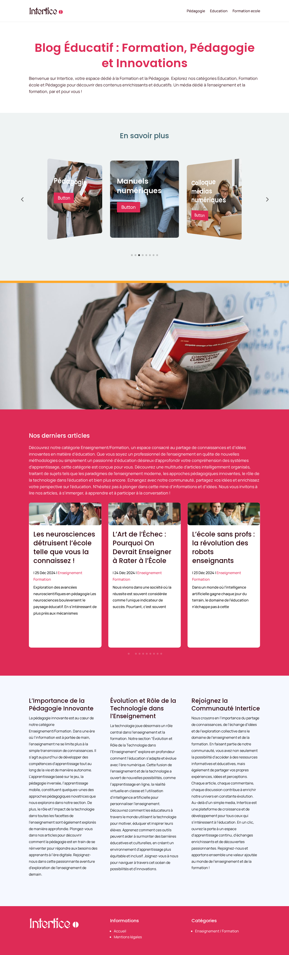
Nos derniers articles (59, 436)
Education (219, 10)
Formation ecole (246, 10)
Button (64, 207)
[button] (22, 199)
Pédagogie (196, 10)
